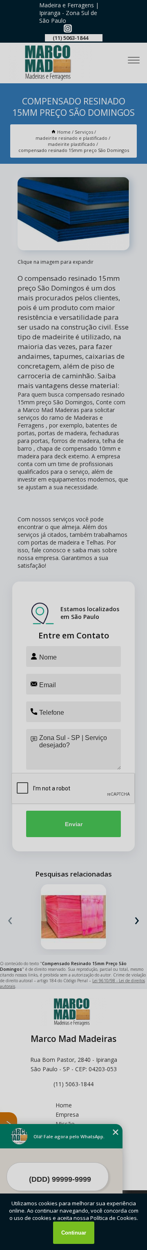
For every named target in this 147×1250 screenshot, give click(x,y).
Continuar (73, 1233)
